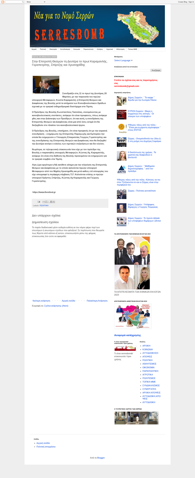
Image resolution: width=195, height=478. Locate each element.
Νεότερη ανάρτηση (41, 301)
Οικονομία (53, 49)
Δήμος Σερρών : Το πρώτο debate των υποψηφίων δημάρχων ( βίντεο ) (144, 220)
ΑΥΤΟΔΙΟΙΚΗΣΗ (150, 353)
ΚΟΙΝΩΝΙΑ (147, 349)
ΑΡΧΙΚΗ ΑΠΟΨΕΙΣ (151, 393)
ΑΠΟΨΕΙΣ (147, 357)
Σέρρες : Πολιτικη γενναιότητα (142, 191)
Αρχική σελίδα (68, 301)
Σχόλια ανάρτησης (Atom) (56, 306)
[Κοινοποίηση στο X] (48, 201)
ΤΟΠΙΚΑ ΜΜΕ (149, 382)
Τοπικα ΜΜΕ (132, 49)
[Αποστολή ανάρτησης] (39, 201)
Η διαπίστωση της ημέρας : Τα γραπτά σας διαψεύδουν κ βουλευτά (142, 154)
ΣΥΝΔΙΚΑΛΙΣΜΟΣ (151, 385)
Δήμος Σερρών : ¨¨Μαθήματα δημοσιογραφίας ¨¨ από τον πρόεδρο (141, 168)
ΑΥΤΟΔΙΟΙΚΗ (148, 402)
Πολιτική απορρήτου (46, 447)
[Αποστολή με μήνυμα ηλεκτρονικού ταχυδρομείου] (43, 201)
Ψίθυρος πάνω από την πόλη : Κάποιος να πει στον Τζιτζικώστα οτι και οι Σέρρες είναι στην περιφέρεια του (138, 182)
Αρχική (34, 49)
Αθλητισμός (120, 49)
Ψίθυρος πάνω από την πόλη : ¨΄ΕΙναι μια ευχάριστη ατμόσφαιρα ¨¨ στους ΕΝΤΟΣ (144, 127)
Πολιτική (43, 49)
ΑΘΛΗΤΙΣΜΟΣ (149, 364)
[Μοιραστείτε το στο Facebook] (51, 201)
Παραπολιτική (88, 49)
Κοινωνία (76, 49)
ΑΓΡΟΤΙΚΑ (147, 375)
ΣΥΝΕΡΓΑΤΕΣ (149, 389)
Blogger (101, 458)
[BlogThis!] (46, 201)
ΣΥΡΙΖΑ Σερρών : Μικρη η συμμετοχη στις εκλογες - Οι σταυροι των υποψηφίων (141, 113)
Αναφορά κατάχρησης (127, 335)
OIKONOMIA (148, 367)
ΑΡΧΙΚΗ (146, 346)
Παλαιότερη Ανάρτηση (97, 301)
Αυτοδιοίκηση (65, 49)
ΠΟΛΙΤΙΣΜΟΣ (148, 378)
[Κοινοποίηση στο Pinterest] (54, 201)
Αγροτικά (109, 49)
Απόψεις (100, 49)
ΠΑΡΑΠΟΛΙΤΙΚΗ (150, 371)
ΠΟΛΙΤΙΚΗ (44, 205)
